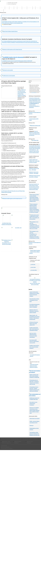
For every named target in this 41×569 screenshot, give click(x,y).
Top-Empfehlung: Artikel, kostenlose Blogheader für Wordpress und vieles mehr (34, 434)
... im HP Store (32, 264)
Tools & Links (21, 438)
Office (2, 10)
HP (34, 7)
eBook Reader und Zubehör (35, 418)
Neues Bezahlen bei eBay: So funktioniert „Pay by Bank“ (34, 300)
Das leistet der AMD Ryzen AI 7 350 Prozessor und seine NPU (34, 341)
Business (19, 7)
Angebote (24, 7)
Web (15, 7)
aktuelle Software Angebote (35, 250)
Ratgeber (37, 7)
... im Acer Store (33, 267)
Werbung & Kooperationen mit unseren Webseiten (10, 438)
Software (11, 7)
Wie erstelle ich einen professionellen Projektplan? (33, 403)
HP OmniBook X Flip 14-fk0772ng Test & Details (6, 243)
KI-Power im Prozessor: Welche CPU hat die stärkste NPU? (34, 323)
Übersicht (2, 7)
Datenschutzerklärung (33, 92)
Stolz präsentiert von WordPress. (7, 448)
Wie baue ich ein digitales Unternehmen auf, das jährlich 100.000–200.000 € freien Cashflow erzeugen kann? (34, 410)
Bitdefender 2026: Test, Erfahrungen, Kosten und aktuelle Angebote (34, 311)
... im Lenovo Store (33, 270)
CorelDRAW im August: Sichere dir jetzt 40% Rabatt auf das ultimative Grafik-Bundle (17, 60)
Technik (7, 7)
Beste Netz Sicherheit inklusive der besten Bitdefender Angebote (34, 366)
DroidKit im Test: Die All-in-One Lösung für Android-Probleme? (34, 347)
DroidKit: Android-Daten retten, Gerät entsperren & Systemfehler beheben (34, 329)
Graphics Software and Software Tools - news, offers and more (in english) (34, 161)
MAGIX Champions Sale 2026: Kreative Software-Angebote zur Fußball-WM (34, 376)
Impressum (27, 438)
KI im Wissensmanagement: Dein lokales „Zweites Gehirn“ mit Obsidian (35, 305)
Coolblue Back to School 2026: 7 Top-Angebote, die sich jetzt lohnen (34, 217)
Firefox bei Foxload (17, 441)
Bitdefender (30, 7)
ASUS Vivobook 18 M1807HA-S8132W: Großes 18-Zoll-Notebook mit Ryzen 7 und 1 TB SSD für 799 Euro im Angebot (34, 209)
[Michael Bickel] (0, 1)
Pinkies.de (31, 425)
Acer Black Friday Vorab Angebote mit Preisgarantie (6, 224)
